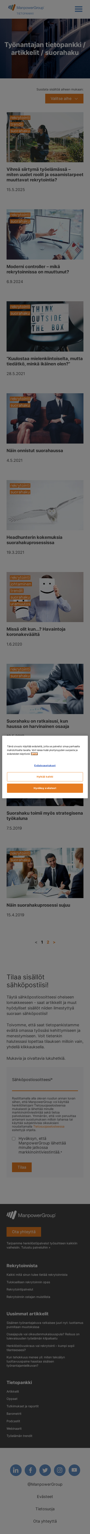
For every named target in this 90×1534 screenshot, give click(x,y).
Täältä (34, 753)
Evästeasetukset (45, 765)
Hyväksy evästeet (45, 788)
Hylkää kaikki (45, 776)
